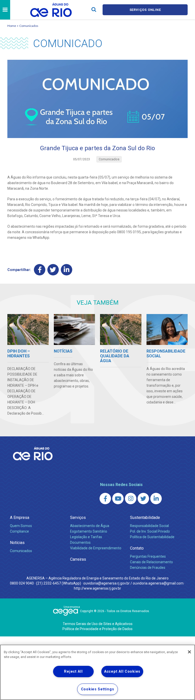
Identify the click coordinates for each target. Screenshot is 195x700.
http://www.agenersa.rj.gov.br (97, 588)
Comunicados (28, 26)
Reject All (73, 671)
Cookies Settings (97, 689)
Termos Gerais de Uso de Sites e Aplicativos (98, 624)
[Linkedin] (66, 269)
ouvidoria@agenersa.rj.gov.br (106, 583)
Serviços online (145, 10)
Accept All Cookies (122, 671)
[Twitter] (53, 269)
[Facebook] (39, 269)
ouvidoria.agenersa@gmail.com (158, 583)
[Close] (189, 651)
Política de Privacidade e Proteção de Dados (97, 629)
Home (11, 26)
